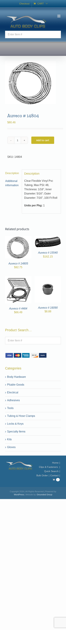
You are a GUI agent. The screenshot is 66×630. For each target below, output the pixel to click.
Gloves (11, 447)
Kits (9, 439)
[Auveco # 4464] (18, 278)
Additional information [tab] (12, 183)
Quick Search (51, 471)
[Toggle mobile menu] (59, 16)
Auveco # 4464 (18, 308)
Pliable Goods (15, 384)
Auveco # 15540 (48, 252)
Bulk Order (42, 475)
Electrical (12, 392)
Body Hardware (16, 376)
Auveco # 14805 (18, 263)
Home (55, 462)
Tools (10, 408)
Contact (54, 475)
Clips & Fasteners (49, 467)
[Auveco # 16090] (48, 278)
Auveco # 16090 (48, 307)
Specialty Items (16, 431)
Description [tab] (12, 173)
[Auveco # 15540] (48, 238)
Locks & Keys (15, 423)
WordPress (19, 494)
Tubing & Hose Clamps (21, 415)
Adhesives (13, 400)
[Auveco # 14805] (18, 238)
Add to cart (42, 140)
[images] (33, 82)
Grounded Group (44, 494)
